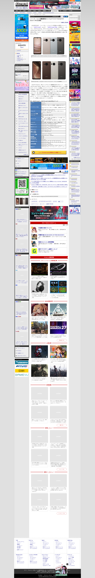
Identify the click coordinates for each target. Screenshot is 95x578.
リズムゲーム (71, 562)
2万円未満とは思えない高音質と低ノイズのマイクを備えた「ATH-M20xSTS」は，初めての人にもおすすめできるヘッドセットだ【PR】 (39, 296)
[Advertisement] (49, 528)
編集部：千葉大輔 (64, 22)
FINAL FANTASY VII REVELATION (75, 171)
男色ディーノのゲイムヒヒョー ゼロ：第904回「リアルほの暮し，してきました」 (39, 420)
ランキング (78, 0)
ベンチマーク (58, 562)
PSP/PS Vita (70, 540)
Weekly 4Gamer (21, 96)
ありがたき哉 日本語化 (22, 142)
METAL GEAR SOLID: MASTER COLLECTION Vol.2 (75, 196)
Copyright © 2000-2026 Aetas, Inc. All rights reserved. (47, 576)
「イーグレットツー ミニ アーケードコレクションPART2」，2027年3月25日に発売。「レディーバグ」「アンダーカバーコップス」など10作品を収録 (58, 296)
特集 (18, 56)
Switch (34, 10)
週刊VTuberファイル (22, 105)
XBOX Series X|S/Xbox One (21, 171)
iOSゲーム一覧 (46, 564)
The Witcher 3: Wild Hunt (75, 186)
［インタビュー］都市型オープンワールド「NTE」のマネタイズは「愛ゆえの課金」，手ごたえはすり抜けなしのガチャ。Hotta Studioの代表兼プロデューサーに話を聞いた (75, 104)
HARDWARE (34, 201)
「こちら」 (54, 571)
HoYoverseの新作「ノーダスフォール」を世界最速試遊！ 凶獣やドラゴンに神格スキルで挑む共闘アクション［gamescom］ (75, 120)
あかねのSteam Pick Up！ (22, 152)
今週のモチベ (20, 98)
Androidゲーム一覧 (46, 565)
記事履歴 (72, 0)
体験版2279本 (25, 8)
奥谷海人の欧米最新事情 (22, 94)
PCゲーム (31, 540)
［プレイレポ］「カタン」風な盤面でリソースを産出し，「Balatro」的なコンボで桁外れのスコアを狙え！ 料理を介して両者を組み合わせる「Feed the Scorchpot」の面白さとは (58, 445)
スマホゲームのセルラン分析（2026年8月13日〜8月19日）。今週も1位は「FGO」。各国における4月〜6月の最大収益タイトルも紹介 (58, 420)
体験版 (18, 544)
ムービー (34, 12)
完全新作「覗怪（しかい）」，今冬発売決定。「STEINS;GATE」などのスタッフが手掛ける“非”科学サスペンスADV (75, 132)
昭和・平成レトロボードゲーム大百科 (23, 131)
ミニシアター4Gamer (22, 138)
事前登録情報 (45, 558)
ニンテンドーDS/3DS (33, 554)
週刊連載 (19, 547)
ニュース (19, 55)
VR (49, 10)
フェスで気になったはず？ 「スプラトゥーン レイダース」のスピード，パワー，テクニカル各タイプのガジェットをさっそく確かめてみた (22, 281)
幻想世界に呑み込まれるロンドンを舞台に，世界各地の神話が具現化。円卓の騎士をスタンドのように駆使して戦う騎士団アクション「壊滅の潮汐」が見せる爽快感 (58, 464)
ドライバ (39, 12)
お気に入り (67, 0)
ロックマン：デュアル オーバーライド (75, 201)
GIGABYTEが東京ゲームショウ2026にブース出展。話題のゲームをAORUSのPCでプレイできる (58, 277)
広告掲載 (55, 575)
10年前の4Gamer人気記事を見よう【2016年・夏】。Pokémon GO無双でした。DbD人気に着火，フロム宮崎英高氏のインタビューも (22, 250)
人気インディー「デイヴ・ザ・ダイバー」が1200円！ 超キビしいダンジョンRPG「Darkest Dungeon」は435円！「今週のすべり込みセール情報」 (39, 402)
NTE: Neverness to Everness (75, 176)
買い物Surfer (20, 140)
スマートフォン (35, 203)
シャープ (19, 50)
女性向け (44, 10)
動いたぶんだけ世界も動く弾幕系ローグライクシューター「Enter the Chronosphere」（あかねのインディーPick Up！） (58, 401)
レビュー (16, 12)
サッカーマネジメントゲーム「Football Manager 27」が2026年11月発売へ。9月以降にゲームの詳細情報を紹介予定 (58, 336)
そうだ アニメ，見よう (22, 121)
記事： (24, 75)
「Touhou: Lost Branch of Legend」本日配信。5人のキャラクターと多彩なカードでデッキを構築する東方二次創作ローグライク (75, 126)
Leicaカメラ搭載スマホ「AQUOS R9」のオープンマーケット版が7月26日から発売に (49, 184)
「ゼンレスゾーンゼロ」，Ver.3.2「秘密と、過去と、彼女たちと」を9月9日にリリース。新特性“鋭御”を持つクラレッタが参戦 (39, 318)
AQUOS (21, 47)
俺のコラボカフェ (21, 128)
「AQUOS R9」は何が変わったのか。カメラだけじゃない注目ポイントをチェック (49, 186)
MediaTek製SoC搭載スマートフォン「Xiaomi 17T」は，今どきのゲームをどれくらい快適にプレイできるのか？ (39, 463)
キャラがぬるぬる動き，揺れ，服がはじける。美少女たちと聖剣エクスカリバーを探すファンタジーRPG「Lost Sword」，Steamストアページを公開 (75, 115)
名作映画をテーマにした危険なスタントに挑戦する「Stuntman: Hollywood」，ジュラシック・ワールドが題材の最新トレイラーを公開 (39, 336)
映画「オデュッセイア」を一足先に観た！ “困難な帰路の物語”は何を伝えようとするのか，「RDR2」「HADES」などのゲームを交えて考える (22, 235)
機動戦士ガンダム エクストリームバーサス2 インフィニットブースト (75, 190)
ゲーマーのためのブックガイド (23, 124)
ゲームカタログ (71, 565)
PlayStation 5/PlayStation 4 (21, 173)
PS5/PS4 (29, 10)
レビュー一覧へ (61, 469)
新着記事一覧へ (61, 340)
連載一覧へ (26, 154)
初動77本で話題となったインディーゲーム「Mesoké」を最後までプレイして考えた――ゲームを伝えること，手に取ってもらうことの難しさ (22, 296)
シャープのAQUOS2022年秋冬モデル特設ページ (50, 152)
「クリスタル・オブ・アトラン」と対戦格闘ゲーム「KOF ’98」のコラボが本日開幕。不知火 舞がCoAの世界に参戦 (75, 148)
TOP (17, 10)
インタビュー (29, 12)
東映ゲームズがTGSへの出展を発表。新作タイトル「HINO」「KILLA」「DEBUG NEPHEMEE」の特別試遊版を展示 (58, 318)
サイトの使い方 (28, 0)
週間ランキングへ (77, 157)
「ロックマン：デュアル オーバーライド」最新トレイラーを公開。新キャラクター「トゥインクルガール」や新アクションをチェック (75, 154)
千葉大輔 (50, 203)
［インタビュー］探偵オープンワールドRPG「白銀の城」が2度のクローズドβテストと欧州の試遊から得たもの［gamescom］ (22, 328)
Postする (62, 16)
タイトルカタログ (33, 548)
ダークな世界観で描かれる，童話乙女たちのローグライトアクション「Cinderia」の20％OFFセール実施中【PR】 (39, 360)
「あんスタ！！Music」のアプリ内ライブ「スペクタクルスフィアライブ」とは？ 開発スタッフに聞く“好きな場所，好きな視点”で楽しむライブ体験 (21, 343)
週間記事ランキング (20, 158)
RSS (15, 0)
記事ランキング (20, 549)
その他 (69, 564)
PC (20, 10)
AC (60, 10)
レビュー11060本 (19, 8)
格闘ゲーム (70, 558)
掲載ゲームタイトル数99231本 (21, 7)
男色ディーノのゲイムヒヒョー (23, 108)
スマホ (39, 10)
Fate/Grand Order (74, 179)
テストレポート (22, 12)
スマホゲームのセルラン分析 (23, 111)
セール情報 (45, 560)
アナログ (65, 10)
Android (55, 201)
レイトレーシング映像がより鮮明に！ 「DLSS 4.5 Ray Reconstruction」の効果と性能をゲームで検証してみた (39, 277)
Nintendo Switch (20, 175)
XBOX (24, 10)
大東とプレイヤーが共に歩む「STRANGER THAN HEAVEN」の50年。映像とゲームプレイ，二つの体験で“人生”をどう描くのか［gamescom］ (22, 313)
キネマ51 (20, 147)
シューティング (71, 561)
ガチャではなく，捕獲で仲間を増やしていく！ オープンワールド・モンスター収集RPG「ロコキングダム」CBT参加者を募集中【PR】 (58, 361)
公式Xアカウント (21, 0)
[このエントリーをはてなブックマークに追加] (67, 171)
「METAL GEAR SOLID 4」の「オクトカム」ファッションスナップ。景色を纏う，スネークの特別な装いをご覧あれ (21, 220)
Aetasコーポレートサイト (21, 355)
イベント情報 (71, 557)
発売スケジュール (33, 547)
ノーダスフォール (74, 167)
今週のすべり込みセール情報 (23, 114)
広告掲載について (20, 353)
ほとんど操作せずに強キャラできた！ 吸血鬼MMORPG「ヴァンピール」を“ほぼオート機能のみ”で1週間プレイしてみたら (22, 267)
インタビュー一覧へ (61, 513)
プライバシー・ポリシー (48, 575)
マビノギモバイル (74, 182)
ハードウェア (54, 10)
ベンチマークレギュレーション (48, 12)
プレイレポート (46, 543)
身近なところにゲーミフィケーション (23, 145)
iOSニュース (45, 556)
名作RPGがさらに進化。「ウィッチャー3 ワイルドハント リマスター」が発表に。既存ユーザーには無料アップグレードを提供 (75, 137)
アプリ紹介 (45, 561)
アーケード (70, 554)
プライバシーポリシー (21, 348)
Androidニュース (46, 557)
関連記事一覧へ (65, 173)
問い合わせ (35, 0)
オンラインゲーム (20, 541)
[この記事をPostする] (59, 16)
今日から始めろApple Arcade (23, 126)
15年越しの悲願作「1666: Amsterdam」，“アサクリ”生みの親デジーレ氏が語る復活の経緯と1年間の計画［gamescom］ (58, 508)
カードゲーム (71, 560)
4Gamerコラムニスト (22, 133)
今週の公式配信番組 (21, 103)
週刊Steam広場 (21, 116)
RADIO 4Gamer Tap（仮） (22, 118)
